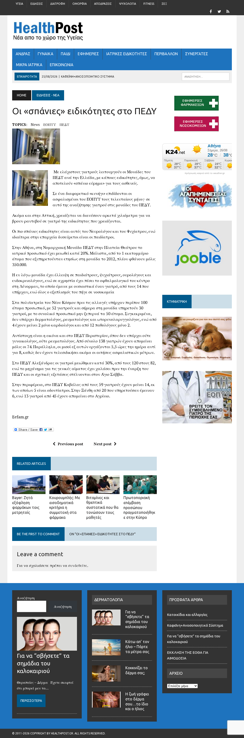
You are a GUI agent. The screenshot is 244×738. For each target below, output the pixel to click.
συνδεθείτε (77, 565)
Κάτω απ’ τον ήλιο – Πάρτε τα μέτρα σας (137, 646)
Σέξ (164, 3)
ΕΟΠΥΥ (49, 124)
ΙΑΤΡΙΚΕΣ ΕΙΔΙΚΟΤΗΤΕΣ (126, 54)
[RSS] (228, 11)
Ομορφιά (79, 3)
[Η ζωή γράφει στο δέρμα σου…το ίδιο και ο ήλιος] (106, 704)
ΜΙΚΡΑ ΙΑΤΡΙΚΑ (29, 65)
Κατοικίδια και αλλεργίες (187, 615)
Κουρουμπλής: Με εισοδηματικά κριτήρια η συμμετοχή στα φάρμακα (64, 507)
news (35, 124)
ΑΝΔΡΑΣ (23, 54)
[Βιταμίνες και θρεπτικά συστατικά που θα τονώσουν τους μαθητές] (103, 490)
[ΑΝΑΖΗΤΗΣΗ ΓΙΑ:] (205, 76)
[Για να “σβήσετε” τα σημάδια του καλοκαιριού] (47, 647)
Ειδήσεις (36, 3)
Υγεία (19, 3)
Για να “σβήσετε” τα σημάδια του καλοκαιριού (43, 663)
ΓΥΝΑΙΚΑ (45, 54)
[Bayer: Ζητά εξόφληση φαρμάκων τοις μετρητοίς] (29, 490)
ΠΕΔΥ (64, 124)
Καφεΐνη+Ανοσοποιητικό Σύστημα (195, 625)
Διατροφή (57, 3)
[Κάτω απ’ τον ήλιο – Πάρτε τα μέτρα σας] (106, 652)
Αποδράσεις (103, 3)
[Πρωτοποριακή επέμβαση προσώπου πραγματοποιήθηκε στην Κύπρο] (140, 490)
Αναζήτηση (26, 597)
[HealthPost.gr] (122, 32)
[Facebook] (211, 11)
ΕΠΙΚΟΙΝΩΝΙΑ (61, 65)
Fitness (148, 3)
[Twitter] (219, 11)
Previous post (70, 443)
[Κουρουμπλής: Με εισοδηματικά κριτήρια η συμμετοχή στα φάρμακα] (66, 490)
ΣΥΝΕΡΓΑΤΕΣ (196, 54)
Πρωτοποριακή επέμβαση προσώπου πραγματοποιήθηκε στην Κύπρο (139, 507)
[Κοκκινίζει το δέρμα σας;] (106, 678)
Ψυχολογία (127, 3)
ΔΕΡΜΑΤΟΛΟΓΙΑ (108, 600)
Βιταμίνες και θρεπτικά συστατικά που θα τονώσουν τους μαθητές (102, 507)
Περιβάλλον (166, 54)
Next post (103, 443)
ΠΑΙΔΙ (65, 54)
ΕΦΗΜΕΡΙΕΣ (88, 54)
